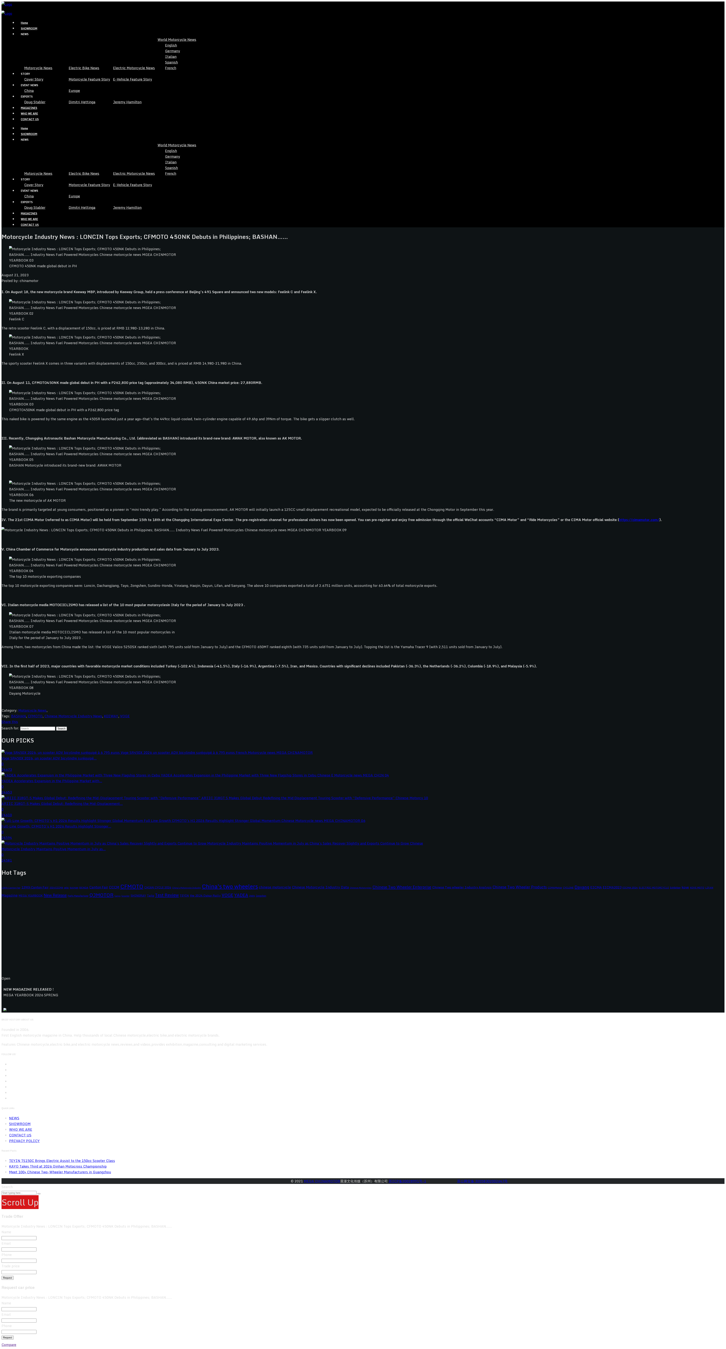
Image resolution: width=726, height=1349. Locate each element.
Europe (74, 90)
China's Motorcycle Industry (186, 887)
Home (24, 23)
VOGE (125, 716)
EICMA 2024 (630, 887)
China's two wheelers (230, 886)
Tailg (150, 895)
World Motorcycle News (176, 39)
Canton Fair (98, 887)
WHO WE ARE (29, 113)
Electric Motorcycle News (134, 68)
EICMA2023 (612, 887)
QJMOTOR (101, 895)
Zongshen (261, 896)
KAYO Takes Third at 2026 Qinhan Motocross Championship (58, 1166)
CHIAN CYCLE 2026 (157, 887)
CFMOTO (35, 716)
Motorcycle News (38, 68)
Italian (171, 56)
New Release (55, 895)
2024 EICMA (56, 887)
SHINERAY (138, 895)
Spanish (171, 62)
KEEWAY (111, 716)
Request (7, 1277)
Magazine (10, 895)
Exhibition (675, 887)
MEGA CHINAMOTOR (322, 1181)
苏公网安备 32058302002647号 (482, 1181)
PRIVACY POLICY (24, 1141)
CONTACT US (30, 119)
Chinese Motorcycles (361, 887)
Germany (172, 51)
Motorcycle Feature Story (89, 79)
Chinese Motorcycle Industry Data (320, 887)
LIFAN (709, 887)
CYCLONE (568, 887)
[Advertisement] (115, 939)
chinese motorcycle (275, 887)
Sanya (117, 896)
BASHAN (18, 716)
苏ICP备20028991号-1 (407, 1181)
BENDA (83, 887)
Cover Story (33, 79)
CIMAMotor (555, 887)
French (170, 68)
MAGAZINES (29, 108)
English (171, 45)
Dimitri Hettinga (82, 102)
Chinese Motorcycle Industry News (73, 716)
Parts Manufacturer (78, 896)
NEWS (14, 1118)
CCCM (114, 887)
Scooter (125, 896)
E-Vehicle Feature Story (132, 79)
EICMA (596, 887)
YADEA (241, 895)
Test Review (167, 895)
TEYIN (184, 895)
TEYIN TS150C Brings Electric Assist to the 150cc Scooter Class (62, 1160)
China (29, 90)
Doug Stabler (34, 102)
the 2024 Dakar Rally (205, 895)
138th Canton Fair (11, 887)
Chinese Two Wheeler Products (520, 887)
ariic (66, 887)
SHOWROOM (29, 28)
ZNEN (252, 896)
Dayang (582, 887)
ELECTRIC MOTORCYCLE (654, 887)
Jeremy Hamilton (127, 102)
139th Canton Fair (35, 887)
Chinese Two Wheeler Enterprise (401, 887)
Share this (10, 722)
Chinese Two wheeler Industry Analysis (462, 887)
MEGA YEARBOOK (31, 895)
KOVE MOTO (697, 887)
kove (685, 887)
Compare (9, 1344)
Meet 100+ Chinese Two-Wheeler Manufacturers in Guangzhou (60, 1172)
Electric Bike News (84, 68)
